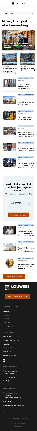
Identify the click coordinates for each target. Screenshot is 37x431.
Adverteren (7, 337)
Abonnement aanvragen (11, 340)
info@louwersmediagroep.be (15, 405)
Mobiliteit (6, 315)
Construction (7, 322)
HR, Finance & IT (8, 326)
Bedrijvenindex (8, 348)
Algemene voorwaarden (18, 423)
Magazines (6, 344)
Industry (6, 311)
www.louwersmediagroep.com (15, 413)
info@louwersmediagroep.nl (14, 381)
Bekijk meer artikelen (14, 276)
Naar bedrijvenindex (18, 215)
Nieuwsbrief (7, 351)
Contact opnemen (9, 355)
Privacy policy (18, 426)
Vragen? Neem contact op (16, 296)
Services (6, 319)
